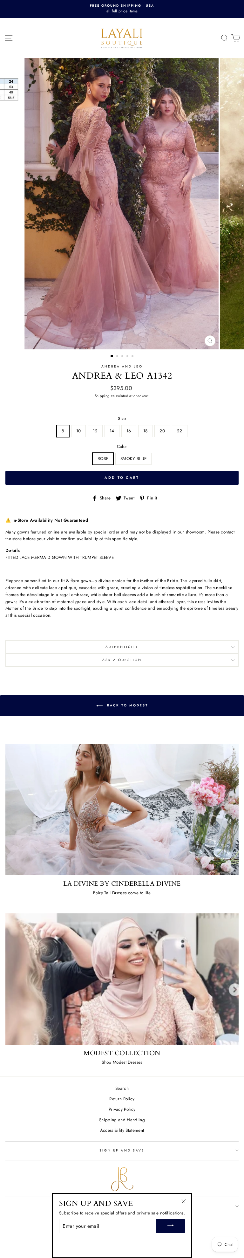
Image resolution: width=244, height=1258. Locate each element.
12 (95, 431)
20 (162, 431)
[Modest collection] (122, 979)
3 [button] (123, 356)
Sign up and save (122, 1150)
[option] (122, 9)
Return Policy (121, 1099)
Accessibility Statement (122, 1130)
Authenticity (122, 646)
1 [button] (112, 356)
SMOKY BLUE (133, 458)
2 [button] (117, 356)
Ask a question (122, 659)
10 (78, 431)
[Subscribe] (170, 1226)
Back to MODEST (126, 705)
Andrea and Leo (122, 366)
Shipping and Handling (122, 1120)
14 (112, 431)
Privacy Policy (122, 1109)
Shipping (102, 395)
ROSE (103, 458)
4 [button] (128, 356)
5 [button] (133, 356)
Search (122, 1088)
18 (145, 431)
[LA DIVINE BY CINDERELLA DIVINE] (122, 809)
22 (179, 431)
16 (128, 431)
